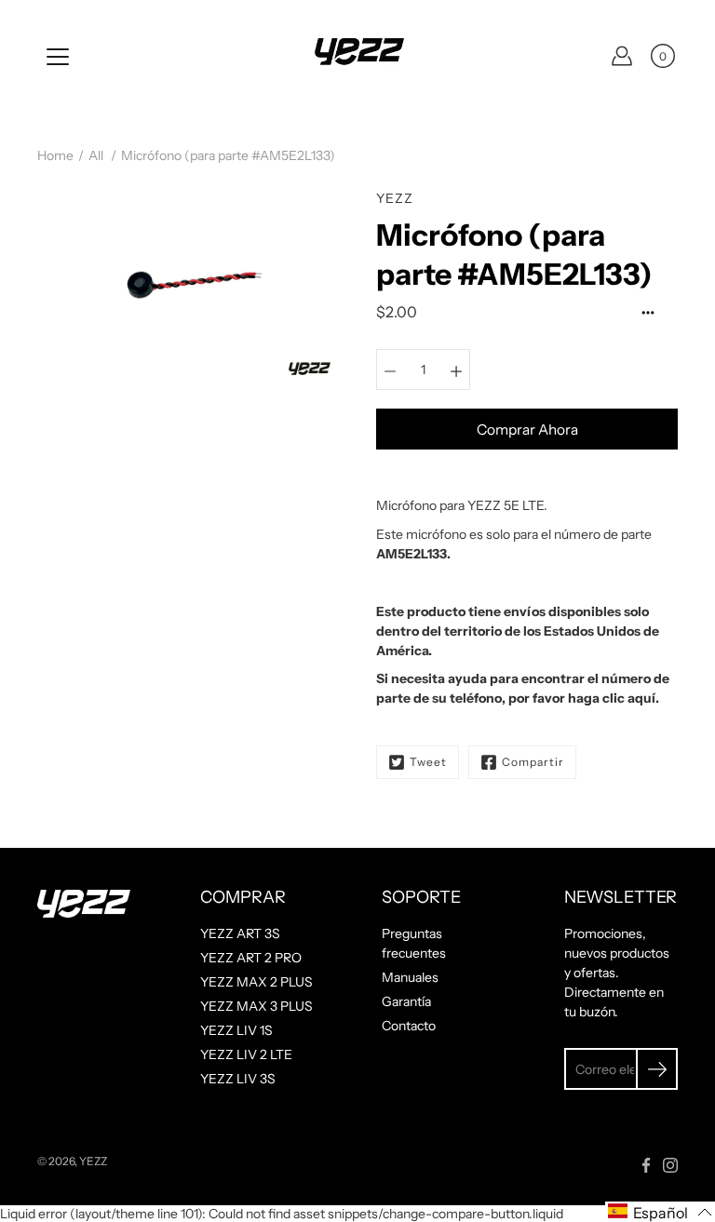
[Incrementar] (456, 369)
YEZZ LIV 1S (236, 1030)
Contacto (409, 1025)
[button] (660, 1212)
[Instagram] (670, 1165)
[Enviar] (657, 1069)
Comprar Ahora (527, 429)
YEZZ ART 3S (240, 933)
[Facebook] (646, 1165)
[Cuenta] (622, 56)
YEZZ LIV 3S (238, 1078)
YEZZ (93, 1161)
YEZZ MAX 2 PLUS (256, 982)
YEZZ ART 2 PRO (251, 957)
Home (55, 155)
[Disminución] (390, 369)
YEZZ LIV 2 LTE (246, 1054)
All (95, 155)
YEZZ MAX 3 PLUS (256, 1006)
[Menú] (57, 56)
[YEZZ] (357, 55)
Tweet (428, 762)
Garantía (406, 1001)
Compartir (533, 762)
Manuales (410, 977)
